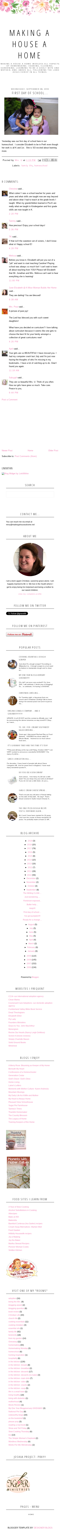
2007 (29, 963)
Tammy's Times (15, 1109)
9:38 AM (13, 299)
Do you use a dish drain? (31, 772)
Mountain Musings (16, 1092)
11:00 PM (14, 280)
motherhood (13, 1402)
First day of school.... (32, 912)
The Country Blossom (17, 1115)
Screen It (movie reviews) (19, 1036)
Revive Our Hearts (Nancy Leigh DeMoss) (26, 1032)
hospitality (12, 1358)
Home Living (14, 1082)
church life (12, 1318)
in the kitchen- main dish (19, 1378)
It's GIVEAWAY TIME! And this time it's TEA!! (28, 745)
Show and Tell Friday (17, 1428)
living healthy (14, 1395)
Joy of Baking (14, 1237)
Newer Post (7, 450)
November (31, 882)
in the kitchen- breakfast (18, 1368)
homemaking (14, 1345)
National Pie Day (15, 1411)
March (31, 943)
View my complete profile (30, 594)
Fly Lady (12, 1019)
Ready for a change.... (32, 920)
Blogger (35, 977)
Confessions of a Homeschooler (22, 1072)
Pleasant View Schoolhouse (20, 1102)
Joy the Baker (14, 1240)
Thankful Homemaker (17, 1112)
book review (13, 1312)
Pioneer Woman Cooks (18, 1247)
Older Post (53, 450)
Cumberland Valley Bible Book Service (25, 1009)
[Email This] (43, 160)
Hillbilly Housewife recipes (20, 1233)
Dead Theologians (16, 1012)
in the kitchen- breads (17, 1365)
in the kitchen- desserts (18, 1372)
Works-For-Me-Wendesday (20, 1445)
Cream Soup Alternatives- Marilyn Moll (25, 1227)
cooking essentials (16, 1322)
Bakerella (12, 1220)
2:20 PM (13, 214)
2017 (29, 848)
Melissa (12, 255)
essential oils (14, 1328)
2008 (29, 960)
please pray (13, 1421)
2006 (29, 967)
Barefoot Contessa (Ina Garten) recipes (25, 1223)
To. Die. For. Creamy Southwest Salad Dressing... (34, 728)
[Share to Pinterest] (55, 160)
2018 (29, 845)
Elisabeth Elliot (14, 1016)
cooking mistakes (16, 1325)
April (11, 349)
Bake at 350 (13, 1217)
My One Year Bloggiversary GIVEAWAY (25, 1408)
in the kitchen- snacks (17, 1385)
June (31, 932)
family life (27, 165)
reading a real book (16, 1425)
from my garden (15, 1338)
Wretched (12, 1046)
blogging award (15, 1305)
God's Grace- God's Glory (19, 1079)
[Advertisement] (30, 425)
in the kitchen (14, 1362)
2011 (29, 871)
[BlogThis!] (46, 160)
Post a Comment (9, 399)
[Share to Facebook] (52, 160)
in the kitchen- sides (17, 1382)
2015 (30, 856)
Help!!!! (32, 908)
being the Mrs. (14, 1302)
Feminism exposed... (32, 901)
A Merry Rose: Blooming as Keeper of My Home (29, 1065)
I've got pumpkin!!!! (32, 916)
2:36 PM (13, 229)
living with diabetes (16, 1398)
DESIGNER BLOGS (43, 1528)
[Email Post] (39, 160)
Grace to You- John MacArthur (21, 1026)
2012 (30, 867)
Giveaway (12, 1342)
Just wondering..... (32, 897)
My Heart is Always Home (19, 1099)
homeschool (41, 165)
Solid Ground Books (17, 1042)
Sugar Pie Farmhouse (18, 1105)
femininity (12, 1335)
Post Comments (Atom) (26, 456)
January (31, 951)
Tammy (12, 221)
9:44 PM (13, 392)
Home (30, 450)
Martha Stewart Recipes (18, 1243)
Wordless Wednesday (18, 1441)
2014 (29, 860)
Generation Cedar (16, 1075)
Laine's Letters (14, 1085)
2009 (29, 956)
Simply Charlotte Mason (18, 1039)
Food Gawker (14, 1230)
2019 (30, 841)
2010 (29, 875)
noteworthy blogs (15, 1415)
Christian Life (14, 1315)
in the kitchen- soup (16, 1388)
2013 (29, 864)
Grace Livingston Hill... (19, 758)
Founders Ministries (17, 1022)
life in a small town (16, 1392)
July (31, 928)
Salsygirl (13, 377)
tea (9, 1435)
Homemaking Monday (18, 1348)
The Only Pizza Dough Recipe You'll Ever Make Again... (33, 809)
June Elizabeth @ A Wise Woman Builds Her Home (32, 288)
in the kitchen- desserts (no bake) (22, 1375)
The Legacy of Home (17, 1119)
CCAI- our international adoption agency (26, 996)
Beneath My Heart (16, 1069)
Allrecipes (12, 1213)
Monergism (13, 1029)
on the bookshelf (15, 1418)
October (31, 886)
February (31, 947)
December (31, 878)
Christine (13, 189)
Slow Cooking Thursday (18, 1431)
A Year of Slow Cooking (18, 1207)
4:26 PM (13, 341)
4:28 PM (13, 248)
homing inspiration (16, 1355)
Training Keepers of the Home (21, 1122)
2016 (30, 852)
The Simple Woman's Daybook (21, 1438)
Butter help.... (32, 904)
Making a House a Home (30, 44)
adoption (12, 1298)
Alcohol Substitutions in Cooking (22, 1210)
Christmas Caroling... (29, 692)
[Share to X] (49, 160)
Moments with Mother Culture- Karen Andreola (28, 1089)
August (31, 924)
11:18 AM (14, 370)
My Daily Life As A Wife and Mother (23, 1095)
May (31, 936)
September (31, 890)
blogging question (16, 1308)
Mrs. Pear (13, 307)
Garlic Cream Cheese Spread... (33, 790)
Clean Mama (14, 1000)
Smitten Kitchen (15, 1250)
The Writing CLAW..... (32, 893)
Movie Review (14, 1405)
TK (10, 236)
